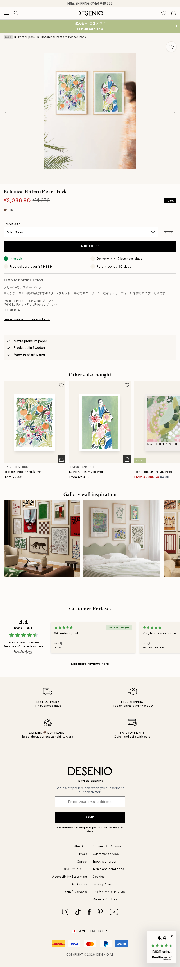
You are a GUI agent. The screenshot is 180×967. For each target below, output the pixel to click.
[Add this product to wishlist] (171, 46)
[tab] (22, 182)
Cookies (99, 877)
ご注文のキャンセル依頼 (109, 892)
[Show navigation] (6, 13)
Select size (12, 224)
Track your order (105, 861)
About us (80, 846)
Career (82, 861)
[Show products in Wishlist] (164, 13)
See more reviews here (90, 664)
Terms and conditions (108, 869)
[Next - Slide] (174, 111)
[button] (168, 232)
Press (83, 854)
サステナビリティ (75, 869)
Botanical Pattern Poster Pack (63, 37)
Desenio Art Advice (107, 846)
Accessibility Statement (69, 877)
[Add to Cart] (61, 459)
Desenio (102, 954)
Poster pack (27, 37)
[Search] (16, 13)
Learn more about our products (27, 319)
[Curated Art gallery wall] (42, 538)
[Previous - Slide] (5, 111)
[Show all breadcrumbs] (8, 37)
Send (90, 817)
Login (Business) (75, 892)
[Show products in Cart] (173, 13)
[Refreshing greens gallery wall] (121, 538)
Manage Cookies (105, 899)
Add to (87, 246)
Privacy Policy (85, 827)
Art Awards (79, 884)
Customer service (106, 854)
